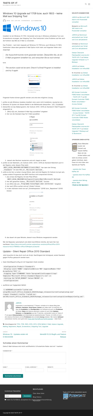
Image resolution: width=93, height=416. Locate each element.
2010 (30, 324)
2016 (39, 324)
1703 (18, 324)
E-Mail (49, 324)
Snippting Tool (36, 326)
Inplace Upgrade (57, 324)
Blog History (37, 397)
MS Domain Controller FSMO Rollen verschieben (80, 117)
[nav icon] (89, 4)
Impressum (36, 401)
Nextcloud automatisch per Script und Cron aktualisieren (80, 37)
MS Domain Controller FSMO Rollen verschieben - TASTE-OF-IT (80, 94)
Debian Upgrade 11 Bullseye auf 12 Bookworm (80, 131)
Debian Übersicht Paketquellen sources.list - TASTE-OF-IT (81, 55)
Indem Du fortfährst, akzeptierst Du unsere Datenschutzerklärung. (29, 400)
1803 (26, 324)
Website (50, 367)
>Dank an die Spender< (80, 185)
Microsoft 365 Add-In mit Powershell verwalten (80, 19)
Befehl (44, 324)
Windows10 (26, 20)
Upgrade (45, 326)
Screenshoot (26, 326)
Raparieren (12, 326)
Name (5, 367)
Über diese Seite (38, 393)
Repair (19, 326)
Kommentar (7, 351)
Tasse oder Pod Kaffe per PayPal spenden (40, 319)
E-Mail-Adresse (31, 367)
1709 (22, 324)
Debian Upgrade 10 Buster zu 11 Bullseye (80, 59)
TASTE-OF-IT (10, 3)
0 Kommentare (37, 20)
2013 (35, 324)
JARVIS (8, 20)
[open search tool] (86, 4)
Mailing (5, 326)
